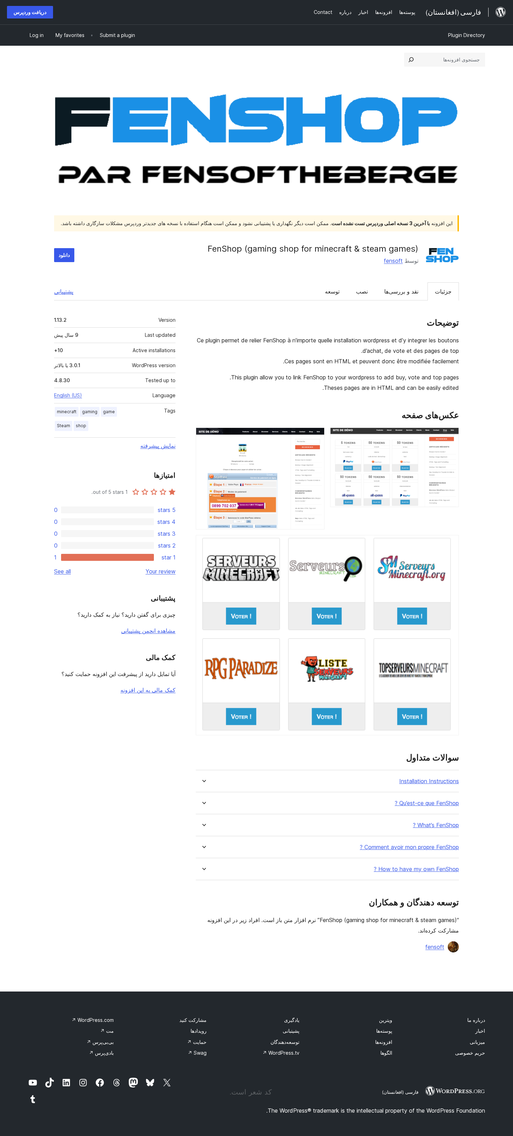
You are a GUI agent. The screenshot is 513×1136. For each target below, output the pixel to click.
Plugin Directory (466, 35)
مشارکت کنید (193, 1020)
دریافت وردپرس (30, 12)
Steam (63, 425)
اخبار (480, 1031)
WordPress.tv (280, 1053)
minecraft (66, 411)
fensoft (393, 260)
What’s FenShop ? (436, 825)
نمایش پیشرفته (158, 445)
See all (62, 571)
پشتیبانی (63, 291)
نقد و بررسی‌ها (401, 291)
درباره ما (476, 1020)
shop (81, 425)
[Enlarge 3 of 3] (449, 544)
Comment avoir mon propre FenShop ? (409, 847)
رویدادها (199, 1031)
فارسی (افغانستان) (400, 1092)
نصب (362, 291)
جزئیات (443, 291)
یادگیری (291, 1020)
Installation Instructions (429, 781)
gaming (89, 411)
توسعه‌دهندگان (284, 1042)
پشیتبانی (291, 1031)
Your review (161, 571)
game (109, 411)
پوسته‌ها (384, 1031)
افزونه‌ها (383, 1042)
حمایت (197, 1042)
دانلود (64, 255)
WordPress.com (93, 1020)
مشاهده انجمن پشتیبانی (148, 630)
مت (107, 1031)
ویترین (385, 1020)
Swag (197, 1053)
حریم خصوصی (470, 1053)
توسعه (332, 291)
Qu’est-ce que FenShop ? (427, 803)
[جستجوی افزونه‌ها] (411, 60)
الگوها (386, 1053)
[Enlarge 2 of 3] (315, 436)
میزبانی (477, 1042)
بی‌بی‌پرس (100, 1042)
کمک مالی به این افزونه (148, 689)
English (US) (68, 395)
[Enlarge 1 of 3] (449, 436)
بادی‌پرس (101, 1053)
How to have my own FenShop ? (416, 869)
